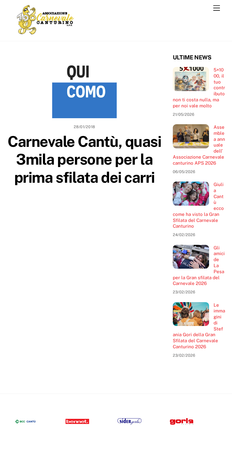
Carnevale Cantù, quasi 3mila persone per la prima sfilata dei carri (84, 159)
